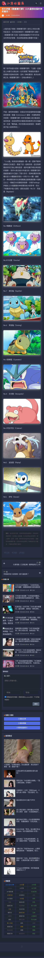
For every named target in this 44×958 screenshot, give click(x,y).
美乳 (21, 923)
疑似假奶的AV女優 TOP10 (25, 800)
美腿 (33, 926)
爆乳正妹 (21, 919)
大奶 (33, 895)
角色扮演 (10, 930)
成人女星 (34, 905)
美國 (33, 923)
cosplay (10, 888)
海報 (15, 553)
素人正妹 (10, 923)
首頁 (13, 22)
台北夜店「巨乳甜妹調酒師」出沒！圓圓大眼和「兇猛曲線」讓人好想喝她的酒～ (28, 841)
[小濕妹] (3, 15)
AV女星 (34, 884)
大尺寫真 (10, 898)
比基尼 (10, 916)
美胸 (21, 926)
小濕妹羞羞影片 (22, 727)
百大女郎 (34, 919)
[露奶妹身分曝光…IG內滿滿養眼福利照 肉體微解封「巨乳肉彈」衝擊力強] (9, 826)
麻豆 (33, 933)
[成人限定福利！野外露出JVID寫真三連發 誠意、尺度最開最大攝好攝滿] (9, 812)
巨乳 (33, 902)
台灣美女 (21, 895)
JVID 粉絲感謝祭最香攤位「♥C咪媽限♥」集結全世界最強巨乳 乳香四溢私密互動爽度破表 (28, 663)
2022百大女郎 (10, 884)
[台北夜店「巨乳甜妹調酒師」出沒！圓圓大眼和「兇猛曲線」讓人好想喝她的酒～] (9, 844)
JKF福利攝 (10, 891)
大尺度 (22, 898)
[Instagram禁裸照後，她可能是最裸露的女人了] (9, 872)
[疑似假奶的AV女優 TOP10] (9, 805)
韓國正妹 (10, 933)
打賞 (7, 553)
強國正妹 (10, 905)
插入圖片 (7, 676)
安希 (33, 898)
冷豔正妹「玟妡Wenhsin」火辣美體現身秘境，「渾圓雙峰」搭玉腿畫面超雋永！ (28, 851)
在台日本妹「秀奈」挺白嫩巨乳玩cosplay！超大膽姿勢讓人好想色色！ (28, 831)
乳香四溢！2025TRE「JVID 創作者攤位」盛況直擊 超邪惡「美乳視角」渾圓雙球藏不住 (28, 609)
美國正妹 (10, 926)
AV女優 (22, 884)
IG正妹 (22, 888)
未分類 (8, 15)
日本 (9, 909)
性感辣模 (21, 905)
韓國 (33, 930)
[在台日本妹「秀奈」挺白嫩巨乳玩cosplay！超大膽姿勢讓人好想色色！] (9, 835)
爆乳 (9, 919)
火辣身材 (34, 916)
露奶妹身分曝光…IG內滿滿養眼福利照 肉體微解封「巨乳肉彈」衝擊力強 (28, 821)
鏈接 (22, 553)
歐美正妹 (21, 912)
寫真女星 (21, 902)
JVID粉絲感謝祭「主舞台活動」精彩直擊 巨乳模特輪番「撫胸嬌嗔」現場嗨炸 (27, 619)
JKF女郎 (33, 888)
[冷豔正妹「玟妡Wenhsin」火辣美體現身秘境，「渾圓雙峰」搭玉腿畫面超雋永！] (9, 851)
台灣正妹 (10, 895)
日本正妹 (21, 909)
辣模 (21, 930)
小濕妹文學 (22, 719)
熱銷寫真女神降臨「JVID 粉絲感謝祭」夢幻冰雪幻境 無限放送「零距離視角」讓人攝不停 (27, 630)
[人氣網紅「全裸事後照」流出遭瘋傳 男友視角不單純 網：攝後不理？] (22, 761)
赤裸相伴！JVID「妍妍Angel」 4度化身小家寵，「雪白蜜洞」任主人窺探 (27, 792)
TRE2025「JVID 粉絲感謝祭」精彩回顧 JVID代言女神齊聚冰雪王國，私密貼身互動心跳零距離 (28, 652)
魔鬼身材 (21, 933)
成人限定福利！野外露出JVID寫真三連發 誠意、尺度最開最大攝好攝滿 (28, 812)
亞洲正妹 (34, 891)
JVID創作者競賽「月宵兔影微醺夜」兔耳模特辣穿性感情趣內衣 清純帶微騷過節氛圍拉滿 (27, 598)
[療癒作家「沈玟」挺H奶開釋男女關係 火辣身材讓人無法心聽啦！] (9, 863)
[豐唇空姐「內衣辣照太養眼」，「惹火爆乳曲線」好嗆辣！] (9, 786)
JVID (21, 891)
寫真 (9, 902)
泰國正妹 (21, 916)
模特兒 (10, 912)
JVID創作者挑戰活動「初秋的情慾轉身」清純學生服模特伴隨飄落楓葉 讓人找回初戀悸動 (27, 641)
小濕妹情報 (22, 723)
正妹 (33, 912)
